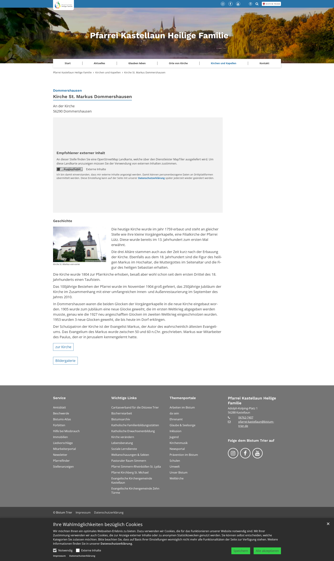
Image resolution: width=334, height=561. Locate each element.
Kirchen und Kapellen (108, 72)
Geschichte (62, 221)
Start (68, 63)
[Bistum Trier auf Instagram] (233, 453)
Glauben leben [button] (137, 63)
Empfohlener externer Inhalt (81, 153)
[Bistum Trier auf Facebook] (245, 453)
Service (59, 398)
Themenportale (183, 398)
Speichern (240, 551)
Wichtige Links (124, 398)
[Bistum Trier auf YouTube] (257, 453)
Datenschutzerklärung (116, 544)
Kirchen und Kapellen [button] (223, 63)
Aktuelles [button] (99, 63)
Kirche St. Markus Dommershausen (144, 72)
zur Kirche (63, 346)
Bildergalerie (65, 360)
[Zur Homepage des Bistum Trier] (271, 4)
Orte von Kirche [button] (178, 63)
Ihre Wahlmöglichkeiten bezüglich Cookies (97, 524)
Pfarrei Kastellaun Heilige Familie (72, 72)
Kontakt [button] (264, 63)
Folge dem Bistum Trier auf (251, 440)
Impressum (59, 555)
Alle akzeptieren (267, 551)
